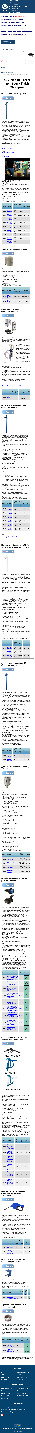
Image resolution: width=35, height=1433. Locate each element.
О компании (4, 16)
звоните (21, 978)
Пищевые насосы (6, 1395)
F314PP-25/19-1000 (7, 148)
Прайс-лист (4, 1372)
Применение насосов (7, 25)
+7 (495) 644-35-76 (14, 8)
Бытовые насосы (21, 1393)
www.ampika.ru (15, 1430)
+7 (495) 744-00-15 (12, 1407)
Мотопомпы (4, 1398)
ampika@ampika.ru (10, 1412)
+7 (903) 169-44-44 (14, 12)
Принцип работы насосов (8, 22)
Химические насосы (22, 1395)
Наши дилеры (5, 1377)
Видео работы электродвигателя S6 (11, 386)
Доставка (24, 28)
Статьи (19, 31)
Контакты (3, 31)
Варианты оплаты (27, 31)
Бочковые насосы (6, 1391)
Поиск (31, 62)
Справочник (4, 28)
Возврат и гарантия (6, 34)
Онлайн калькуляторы (20, 25)
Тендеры (19, 1374)
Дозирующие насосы (23, 1388)
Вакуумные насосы (6, 1388)
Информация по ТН (21, 34)
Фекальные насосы (22, 1391)
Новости (12, 16)
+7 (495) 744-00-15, (14, 6)
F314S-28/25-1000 (6, 156)
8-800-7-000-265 (15, 1)
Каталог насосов (20, 16)
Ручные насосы (5, 1393)
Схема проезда (12, 31)
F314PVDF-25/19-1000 (8, 152)
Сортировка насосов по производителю (12, 19)
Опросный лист (20, 22)
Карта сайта (20, 1379)
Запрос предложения (15, 28)
